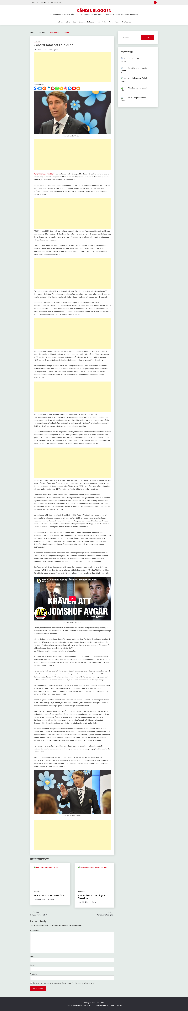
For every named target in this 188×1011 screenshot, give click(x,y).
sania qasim (53, 50)
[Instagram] (65, 88)
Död (74, 22)
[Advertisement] (72, 67)
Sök (147, 37)
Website (33, 974)
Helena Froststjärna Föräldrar (50, 895)
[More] (78, 88)
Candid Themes (116, 1005)
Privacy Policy (56, 2)
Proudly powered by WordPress (79, 1005)
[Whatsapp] (57, 88)
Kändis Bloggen (94, 10)
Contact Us (44, 2)
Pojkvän (60, 22)
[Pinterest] (53, 88)
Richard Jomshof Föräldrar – (44, 174)
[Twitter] (40, 88)
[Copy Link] (61, 88)
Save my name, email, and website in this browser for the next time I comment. (63, 983)
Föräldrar (37, 41)
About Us (34, 2)
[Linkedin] (48, 88)
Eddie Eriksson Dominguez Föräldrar (92, 897)
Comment (34, 930)
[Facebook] (36, 88)
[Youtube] (74, 88)
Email (33, 965)
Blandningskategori (86, 22)
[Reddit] (44, 88)
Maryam (51, 899)
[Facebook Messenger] (70, 88)
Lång (68, 22)
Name (33, 956)
